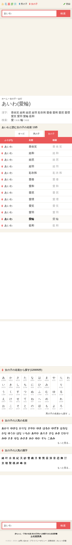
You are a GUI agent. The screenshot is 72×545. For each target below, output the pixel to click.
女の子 (13, 99)
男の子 (36, 133)
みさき (24, 438)
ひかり (65, 433)
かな (4, 433)
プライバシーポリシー (38, 541)
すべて (21, 133)
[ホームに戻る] (9, 4)
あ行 (20, 99)
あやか (35, 433)
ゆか (37, 438)
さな (51, 433)
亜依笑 (15, 112)
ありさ (44, 433)
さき (10, 438)
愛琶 (61, 112)
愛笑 (13, 116)
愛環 (67, 112)
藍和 (31, 116)
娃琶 (28, 112)
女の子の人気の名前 (16, 420)
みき (57, 433)
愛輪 (25, 116)
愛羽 (19, 116)
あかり (5, 428)
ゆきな (14, 428)
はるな (64, 428)
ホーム (5, 99)
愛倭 (49, 112)
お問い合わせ (23, 541)
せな (16, 438)
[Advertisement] (36, 58)
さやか (31, 428)
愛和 (55, 112)
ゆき (39, 428)
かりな (23, 428)
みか (31, 438)
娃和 (22, 112)
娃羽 (34, 112)
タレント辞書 (61, 541)
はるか (46, 428)
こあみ (51, 438)
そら (43, 438)
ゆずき (55, 428)
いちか (26, 433)
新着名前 (51, 541)
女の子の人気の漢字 (16, 450)
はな (19, 433)
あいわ (8, 146)
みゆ (4, 438)
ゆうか (11, 433)
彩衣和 (42, 112)
